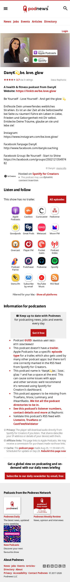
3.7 (18, 79)
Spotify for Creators (45, 174)
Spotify (54, 266)
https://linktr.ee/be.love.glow (36, 91)
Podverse (41, 266)
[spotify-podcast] (40, 63)
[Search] (65, 10)
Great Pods (28, 233)
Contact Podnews (38, 573)
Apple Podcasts (15, 218)
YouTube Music (41, 285)
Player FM (28, 250)
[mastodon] (45, 567)
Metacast (41, 233)
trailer (54, 348)
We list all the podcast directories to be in (36, 403)
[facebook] (49, 567)
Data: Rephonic (58, 79)
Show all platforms (47, 294)
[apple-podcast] (45, 54)
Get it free (38, 332)
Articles (37, 21)
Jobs (16, 21)
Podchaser (28, 266)
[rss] (64, 567)
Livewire (19, 420)
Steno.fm (15, 283)
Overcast (15, 250)
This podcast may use (36, 179)
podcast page (26, 448)
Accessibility (20, 573)
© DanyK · (56, 168)
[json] (60, 567)
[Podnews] (25, 9)
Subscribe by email (28, 285)
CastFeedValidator (25, 424)
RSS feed (54, 283)
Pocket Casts (41, 251)
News (7, 21)
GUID (28, 340)
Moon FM (55, 233)
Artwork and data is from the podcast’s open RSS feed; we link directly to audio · (35, 168)
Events (25, 21)
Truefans (32, 420)
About (19, 569)
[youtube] (56, 567)
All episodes (57, 199)
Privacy (8, 573)
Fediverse (54, 216)
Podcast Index (55, 251)
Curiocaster (42, 216)
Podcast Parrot (15, 268)
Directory (50, 21)
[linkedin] (53, 567)
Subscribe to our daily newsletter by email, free (35, 475)
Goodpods (15, 233)
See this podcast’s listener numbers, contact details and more (37, 410)
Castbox (28, 216)
